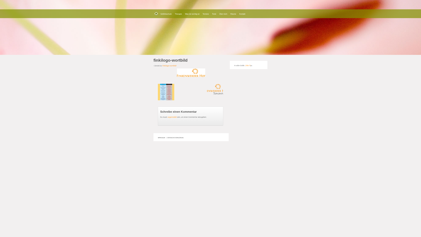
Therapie (178, 14)
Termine (206, 14)
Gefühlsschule (166, 14)
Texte (214, 14)
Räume (233, 14)
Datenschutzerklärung (175, 137)
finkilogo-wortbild (169, 66)
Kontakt (242, 14)
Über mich (223, 14)
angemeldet (172, 117)
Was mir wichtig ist (192, 14)
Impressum (161, 137)
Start (156, 13)
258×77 (247, 65)
